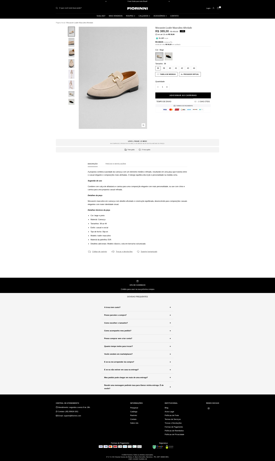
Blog (166, 408)
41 (176, 68)
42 (182, 68)
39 (164, 68)
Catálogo (133, 412)
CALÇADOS (143, 16)
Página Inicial (60, 23)
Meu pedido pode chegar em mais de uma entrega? (126, 378)
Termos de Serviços (173, 419)
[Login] (213, 8)
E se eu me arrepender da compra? (119, 362)
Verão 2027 (101, 16)
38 (158, 68)
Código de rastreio (99, 252)
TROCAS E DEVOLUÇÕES (115, 164)
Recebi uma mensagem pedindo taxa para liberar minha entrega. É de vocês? (133, 386)
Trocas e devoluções (124, 252)
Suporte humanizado (149, 252)
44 (194, 68)
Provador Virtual (191, 74)
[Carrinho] (218, 8)
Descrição (93, 164)
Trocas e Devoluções (173, 423)
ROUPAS (129, 16)
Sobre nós (134, 423)
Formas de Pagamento (174, 427)
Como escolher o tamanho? (116, 323)
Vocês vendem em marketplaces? (118, 354)
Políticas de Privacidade (174, 434)
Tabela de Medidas (168, 74)
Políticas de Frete (172, 415)
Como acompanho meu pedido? (117, 331)
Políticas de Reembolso (174, 431)
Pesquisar (134, 408)
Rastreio (133, 415)
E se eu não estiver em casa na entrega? (121, 370)
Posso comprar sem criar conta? (118, 338)
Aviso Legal (169, 412)
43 (188, 68)
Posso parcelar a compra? (115, 315)
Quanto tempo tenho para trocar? (118, 346)
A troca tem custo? (112, 307)
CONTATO (174, 16)
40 (170, 68)
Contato (133, 419)
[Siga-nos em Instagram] (208, 408)
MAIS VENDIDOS (116, 16)
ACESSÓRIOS (159, 16)
